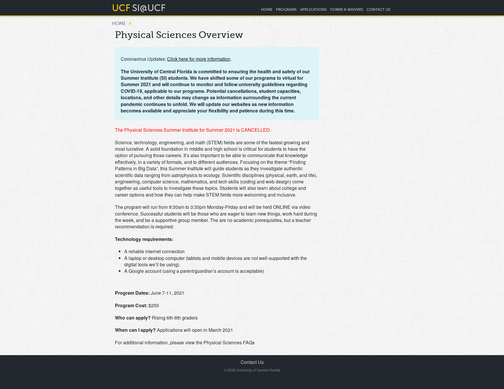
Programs (286, 10)
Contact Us (378, 10)
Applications (313, 10)
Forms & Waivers (346, 10)
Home (266, 10)
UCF (121, 8)
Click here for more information (198, 58)
